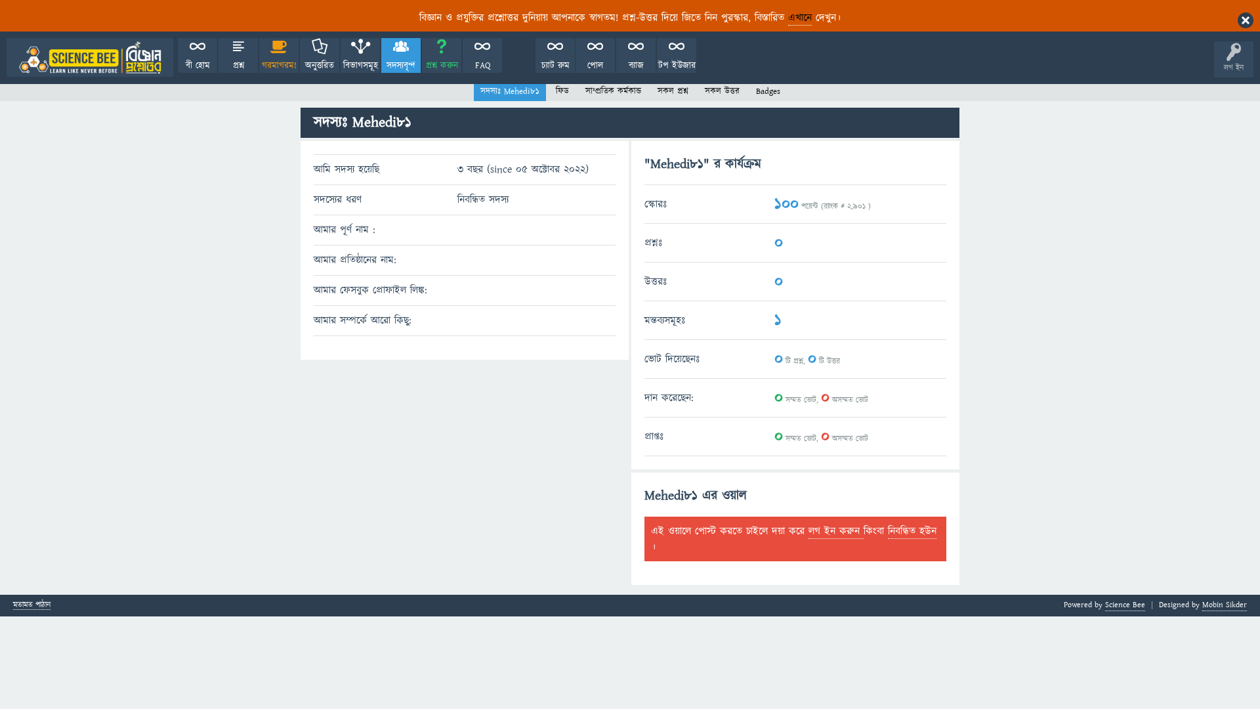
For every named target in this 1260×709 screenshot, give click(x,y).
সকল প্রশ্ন (673, 91)
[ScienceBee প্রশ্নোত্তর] (90, 57)
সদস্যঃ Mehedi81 (509, 91)
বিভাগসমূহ (360, 65)
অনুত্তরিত (319, 65)
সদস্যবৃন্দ (401, 65)
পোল (595, 65)
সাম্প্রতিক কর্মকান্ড (613, 91)
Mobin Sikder (1224, 605)
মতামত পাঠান (32, 605)
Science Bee (1125, 605)
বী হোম (198, 65)
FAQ (482, 65)
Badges (768, 91)
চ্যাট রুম (555, 65)
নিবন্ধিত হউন (912, 531)
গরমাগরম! (279, 65)
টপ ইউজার (677, 65)
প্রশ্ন (238, 65)
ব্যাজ (636, 65)
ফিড (562, 91)
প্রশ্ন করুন (442, 65)
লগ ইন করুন (836, 531)
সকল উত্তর (722, 91)
